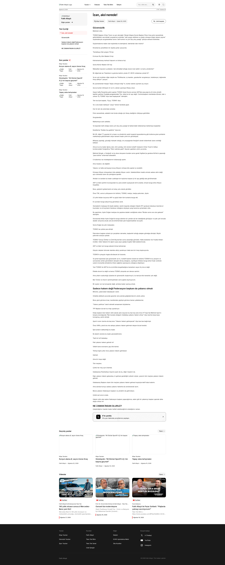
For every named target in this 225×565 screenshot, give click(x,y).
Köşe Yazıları (63, 535)
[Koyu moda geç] (161, 4)
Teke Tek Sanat (91, 543)
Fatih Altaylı (90, 535)
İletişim (119, 5)
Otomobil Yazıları (64, 539)
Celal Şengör (90, 548)
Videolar (97, 5)
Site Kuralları (117, 543)
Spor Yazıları (63, 543)
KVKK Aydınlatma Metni (121, 539)
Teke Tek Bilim (108, 5)
